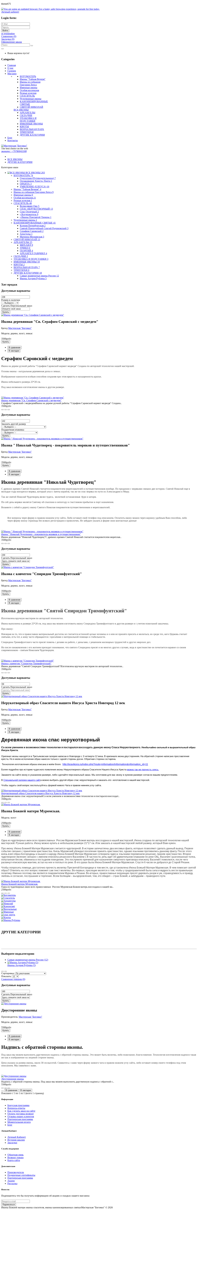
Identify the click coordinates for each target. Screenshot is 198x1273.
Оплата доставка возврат (20, 1113)
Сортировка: (8, 973)
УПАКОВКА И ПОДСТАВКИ (28, 119)
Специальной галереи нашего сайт (21, 780)
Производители (15, 1172)
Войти (5, 30)
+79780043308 (14, 151)
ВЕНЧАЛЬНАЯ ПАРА (32, 129)
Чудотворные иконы (30, 98)
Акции (11, 1180)
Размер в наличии (10, 300)
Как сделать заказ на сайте (21, 1111)
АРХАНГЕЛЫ (27, 112)
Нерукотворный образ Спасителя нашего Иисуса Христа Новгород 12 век (40, 793)
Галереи (11, 70)
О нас (10, 68)
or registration (8, 33)
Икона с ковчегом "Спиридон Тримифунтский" (26, 663)
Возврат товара (15, 1157)
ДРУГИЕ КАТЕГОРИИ (32, 135)
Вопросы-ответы (16, 1108)
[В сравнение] (5, 409)
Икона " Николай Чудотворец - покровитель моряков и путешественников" (41, 534)
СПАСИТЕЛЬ (27, 96)
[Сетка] (5, 971)
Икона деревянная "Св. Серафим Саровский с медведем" (31, 400)
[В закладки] (8, 409)
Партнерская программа (20, 1119)
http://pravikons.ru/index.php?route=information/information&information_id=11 (105, 764)
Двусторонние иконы (12, 1079)
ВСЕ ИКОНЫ (21, 109)
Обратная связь (15, 1154)
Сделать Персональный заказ (16, 305)
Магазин (12, 73)
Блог (9, 137)
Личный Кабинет (16, 1137)
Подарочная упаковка (12, 429)
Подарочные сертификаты (21, 1175)
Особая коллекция (29, 90)
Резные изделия (28, 93)
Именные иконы (28, 87)
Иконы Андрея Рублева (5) (21, 965)
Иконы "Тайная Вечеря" (32, 79)
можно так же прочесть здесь (143, 769)
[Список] (2, 971)
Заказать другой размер (13, 424)
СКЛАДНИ (26, 115)
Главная (11, 65)
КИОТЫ (24, 126)
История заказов (16, 1140)
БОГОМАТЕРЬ (28, 76)
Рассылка (12, 1183)
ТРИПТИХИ (27, 132)
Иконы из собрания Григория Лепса (30, 83)
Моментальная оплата (19, 1122)
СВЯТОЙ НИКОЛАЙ (31, 107)
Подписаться (8, 1204)
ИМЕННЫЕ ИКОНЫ (31, 123)
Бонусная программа (18, 1105)
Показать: (6, 976)
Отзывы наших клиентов (20, 1116)
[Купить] (2, 409)
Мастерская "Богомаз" (20, 328)
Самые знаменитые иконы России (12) (27, 959)
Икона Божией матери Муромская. (19, 884)
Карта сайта (13, 1160)
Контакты (12, 140)
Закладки (12, 1142)
